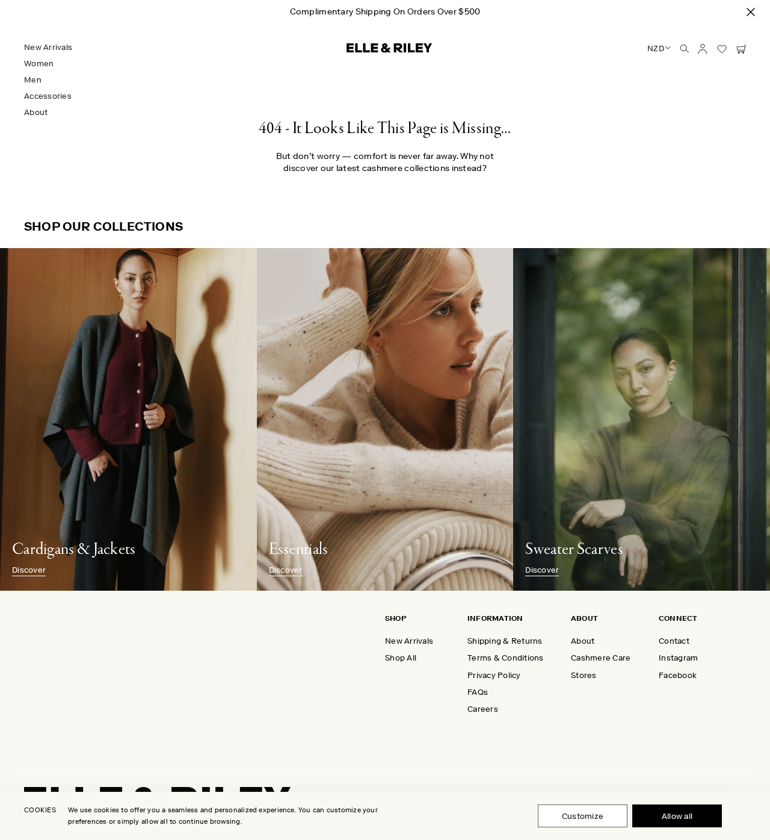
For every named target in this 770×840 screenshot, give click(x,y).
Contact (674, 641)
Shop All (400, 658)
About (36, 112)
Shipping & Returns (505, 641)
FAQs (477, 692)
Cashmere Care (600, 658)
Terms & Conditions (505, 658)
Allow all (677, 816)
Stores (584, 675)
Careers (482, 709)
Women (39, 63)
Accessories (48, 96)
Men (33, 80)
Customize (582, 816)
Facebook (678, 675)
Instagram (678, 658)
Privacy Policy (494, 675)
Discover (29, 570)
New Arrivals (48, 47)
